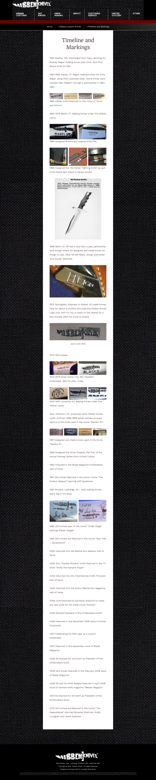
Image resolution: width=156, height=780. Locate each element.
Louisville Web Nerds (88, 769)
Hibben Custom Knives (70, 26)
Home (49, 26)
